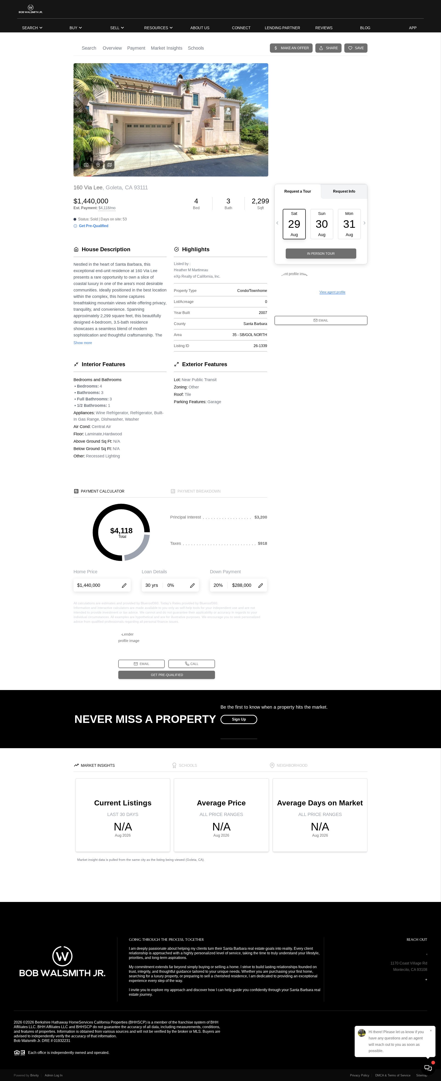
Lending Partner (282, 28)
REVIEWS (324, 28)
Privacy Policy (359, 1075)
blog (365, 28)
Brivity (34, 1075)
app (413, 28)
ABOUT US (199, 28)
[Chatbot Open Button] (428, 1068)
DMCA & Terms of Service (392, 1075)
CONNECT (241, 28)
